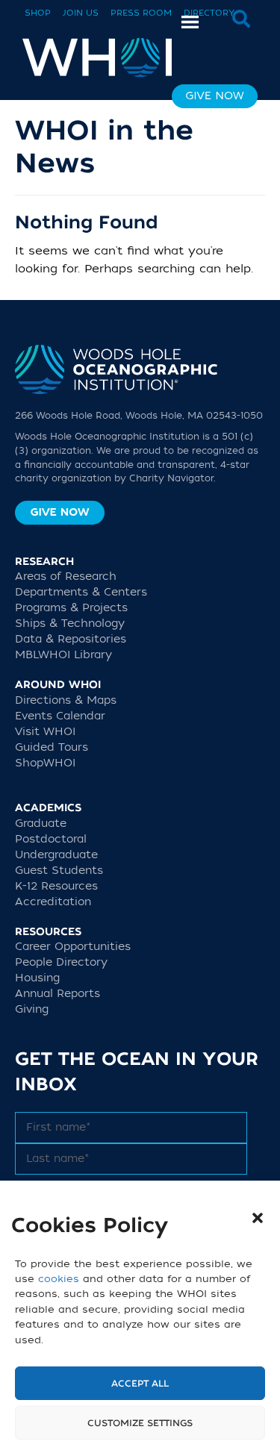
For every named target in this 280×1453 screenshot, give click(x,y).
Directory (209, 13)
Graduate (40, 823)
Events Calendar (60, 716)
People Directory (61, 962)
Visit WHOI (45, 732)
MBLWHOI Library (63, 655)
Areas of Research (65, 576)
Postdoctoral (51, 839)
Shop (38, 13)
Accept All (140, 1384)
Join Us (81, 13)
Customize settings (140, 1423)
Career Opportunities (73, 947)
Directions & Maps (65, 700)
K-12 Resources (56, 886)
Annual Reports (57, 994)
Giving (32, 1009)
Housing (37, 978)
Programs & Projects (71, 608)
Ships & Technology (70, 623)
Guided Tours (51, 747)
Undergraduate (56, 855)
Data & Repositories (70, 639)
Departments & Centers (81, 592)
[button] (257, 1217)
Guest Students (59, 870)
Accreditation (53, 902)
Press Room (141, 13)
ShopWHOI (45, 763)
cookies (58, 1278)
